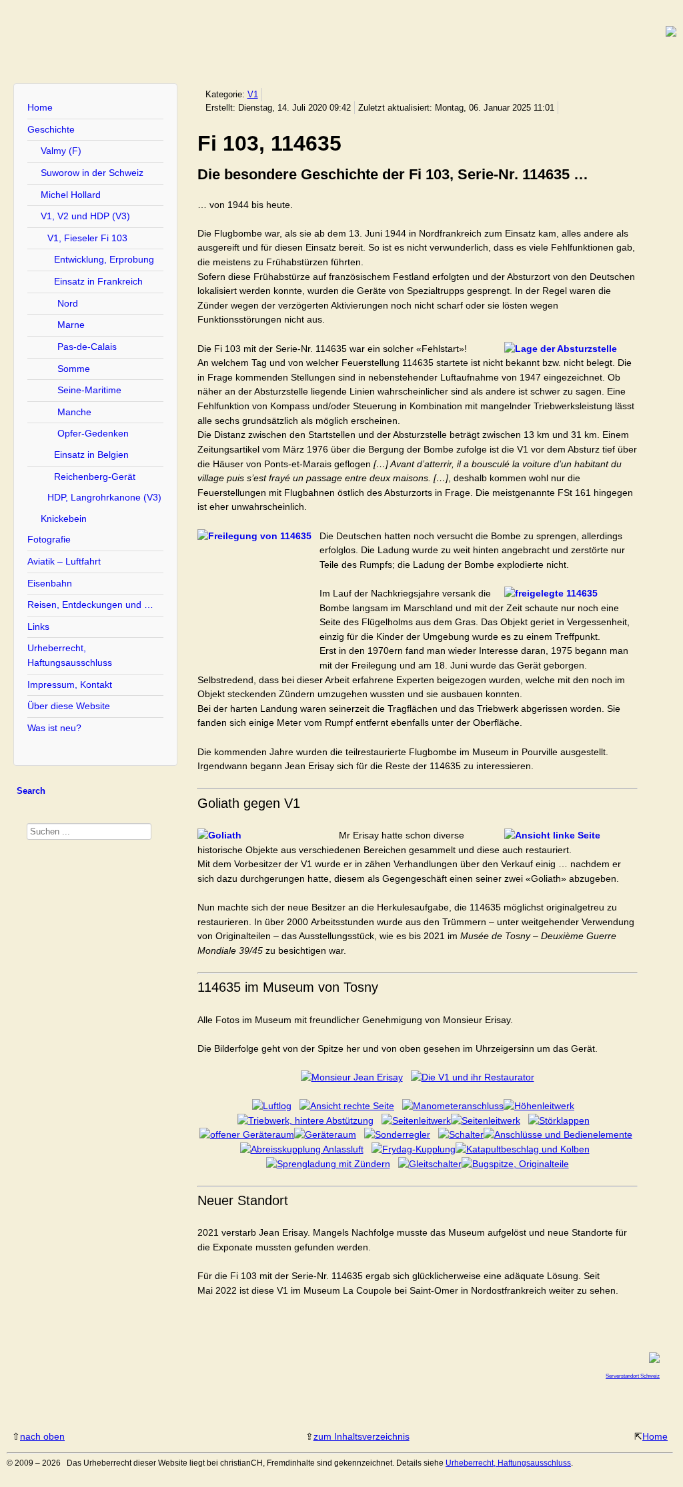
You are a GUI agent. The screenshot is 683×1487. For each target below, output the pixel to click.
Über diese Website (68, 706)
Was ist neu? (54, 728)
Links (38, 626)
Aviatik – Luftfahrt (64, 561)
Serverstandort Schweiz (633, 1376)
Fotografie (49, 539)
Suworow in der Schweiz (92, 172)
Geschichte (51, 129)
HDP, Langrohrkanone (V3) (104, 497)
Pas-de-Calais (87, 346)
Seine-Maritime (89, 390)
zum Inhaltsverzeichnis (361, 1436)
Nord (67, 303)
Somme (73, 368)
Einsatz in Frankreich (98, 281)
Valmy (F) (61, 150)
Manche (74, 412)
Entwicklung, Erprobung (104, 259)
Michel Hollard (71, 194)
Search (31, 791)
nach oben (42, 1436)
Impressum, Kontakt (69, 684)
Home (40, 107)
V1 (252, 94)
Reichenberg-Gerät (94, 476)
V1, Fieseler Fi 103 (87, 238)
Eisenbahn (49, 583)
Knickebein (64, 518)
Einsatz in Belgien (91, 454)
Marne (71, 324)
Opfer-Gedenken (93, 433)
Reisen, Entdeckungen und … (90, 604)
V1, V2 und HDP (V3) (85, 216)
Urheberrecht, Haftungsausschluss (69, 655)
